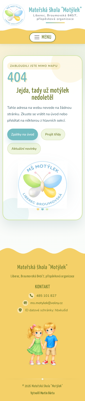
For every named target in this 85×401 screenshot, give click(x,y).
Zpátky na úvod (22, 134)
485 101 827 (46, 295)
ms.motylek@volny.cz (46, 303)
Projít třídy (53, 134)
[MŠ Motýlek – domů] (13, 15)
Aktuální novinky (24, 148)
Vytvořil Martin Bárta (42, 393)
